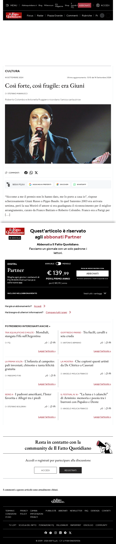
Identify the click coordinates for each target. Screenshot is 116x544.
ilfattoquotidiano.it (29, 5)
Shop (67, 5)
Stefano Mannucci (16, 93)
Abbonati (84, 5)
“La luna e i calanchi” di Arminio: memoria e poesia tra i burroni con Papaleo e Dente (84, 398)
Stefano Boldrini (15, 406)
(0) (54, 342)
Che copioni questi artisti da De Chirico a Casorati (85, 363)
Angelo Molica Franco (74, 374)
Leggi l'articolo (47, 351)
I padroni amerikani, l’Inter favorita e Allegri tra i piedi (28, 396)
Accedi (45, 470)
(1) (54, 375)
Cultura (12, 71)
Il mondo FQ (74, 5)
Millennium (48, 5)
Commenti (14, 172)
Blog (40, 5)
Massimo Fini (13, 375)
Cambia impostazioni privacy (36, 513)
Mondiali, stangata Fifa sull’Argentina (27, 334)
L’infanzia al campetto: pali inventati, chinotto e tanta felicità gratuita (30, 365)
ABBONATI (92, 273)
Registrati (70, 470)
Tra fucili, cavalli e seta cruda (84, 334)
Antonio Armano (71, 343)
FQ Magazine (59, 5)
